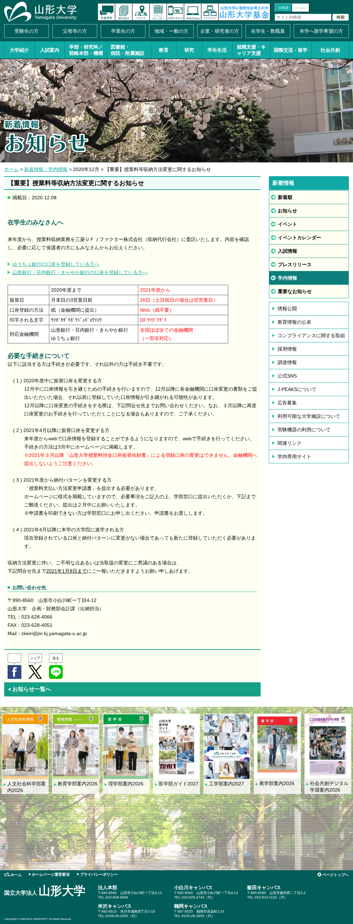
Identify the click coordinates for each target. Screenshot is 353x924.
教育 (164, 50)
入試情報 (287, 251)
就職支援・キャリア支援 (251, 50)
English (300, 8)
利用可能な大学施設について (309, 416)
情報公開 (287, 308)
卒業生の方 (123, 31)
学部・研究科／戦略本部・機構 (86, 50)
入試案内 (49, 50)
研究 (189, 50)
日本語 (283, 8)
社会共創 (330, 50)
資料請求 (123, 12)
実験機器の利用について (304, 429)
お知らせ (287, 210)
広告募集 (287, 402)
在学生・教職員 (268, 31)
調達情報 (287, 362)
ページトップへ (335, 875)
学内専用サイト (294, 456)
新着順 (285, 197)
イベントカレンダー (158, 12)
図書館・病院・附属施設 (127, 50)
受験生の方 (26, 31)
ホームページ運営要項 (51, 874)
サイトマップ (210, 12)
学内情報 (287, 278)
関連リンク (290, 443)
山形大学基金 (244, 12)
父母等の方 (75, 31)
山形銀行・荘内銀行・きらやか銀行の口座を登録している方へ (80, 272)
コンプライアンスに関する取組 (311, 335)
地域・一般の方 (171, 31)
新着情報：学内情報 (46, 169)
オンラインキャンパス (192, 12)
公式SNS (287, 376)
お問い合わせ (175, 12)
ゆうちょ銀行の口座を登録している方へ (55, 264)
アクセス (141, 12)
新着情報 (106, 12)
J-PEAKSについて (297, 389)
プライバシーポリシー (99, 874)
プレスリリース (295, 264)
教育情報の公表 (294, 322)
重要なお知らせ (295, 291)
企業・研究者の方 (219, 31)
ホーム (11, 169)
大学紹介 (19, 50)
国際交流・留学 (290, 50)
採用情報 (287, 349)
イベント (287, 224)
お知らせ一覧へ (29, 689)
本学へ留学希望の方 (321, 31)
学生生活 (217, 50)
